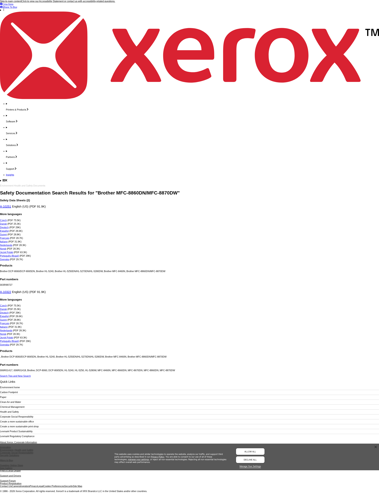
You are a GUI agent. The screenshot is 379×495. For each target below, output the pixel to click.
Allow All (250, 451)
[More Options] (189, 10)
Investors (25, 486)
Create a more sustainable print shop (19, 426)
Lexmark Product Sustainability (16, 431)
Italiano (4, 241)
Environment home (10, 387)
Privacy (33, 486)
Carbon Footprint (9, 392)
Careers (16, 486)
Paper (3, 397)
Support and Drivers (10, 476)
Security (68, 486)
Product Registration (10, 483)
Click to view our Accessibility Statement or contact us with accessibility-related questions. (68, 1)
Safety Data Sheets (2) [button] (15, 200)
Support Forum (8, 481)
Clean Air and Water (10, 402)
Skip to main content (10, 1)
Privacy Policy (157, 456)
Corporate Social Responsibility (16, 416)
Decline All (250, 459)
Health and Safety (9, 412)
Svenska (4, 259)
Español (4, 231)
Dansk (3, 224)
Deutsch (4, 227)
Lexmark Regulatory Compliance (17, 436)
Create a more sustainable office (17, 421)
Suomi (3, 234)
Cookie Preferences (53, 486)
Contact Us (6, 486)
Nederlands (6, 245)
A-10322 (5, 292)
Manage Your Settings (250, 466)
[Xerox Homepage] (189, 98)
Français (4, 238)
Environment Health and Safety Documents (22, 185)
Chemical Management (12, 407)
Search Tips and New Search (15, 376)
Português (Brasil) (9, 256)
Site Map (77, 486)
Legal (40, 486)
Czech (3, 220)
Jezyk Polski (6, 252)
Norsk (3, 249)
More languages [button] (11, 214)
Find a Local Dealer (10, 471)
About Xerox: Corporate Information (18, 442)
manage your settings (138, 459)
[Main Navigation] (189, 180)
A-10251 (5, 206)
